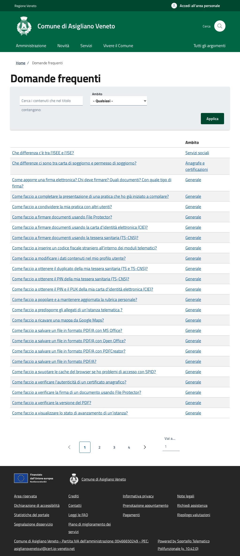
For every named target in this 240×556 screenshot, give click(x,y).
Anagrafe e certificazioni (196, 166)
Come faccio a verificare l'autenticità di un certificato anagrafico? (69, 382)
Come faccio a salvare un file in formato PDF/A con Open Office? (69, 341)
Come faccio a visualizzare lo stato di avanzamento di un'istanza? (70, 413)
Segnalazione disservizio (33, 524)
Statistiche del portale (31, 515)
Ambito (97, 93)
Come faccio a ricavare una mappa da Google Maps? (58, 320)
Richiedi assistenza (192, 505)
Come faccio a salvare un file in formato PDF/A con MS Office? (67, 330)
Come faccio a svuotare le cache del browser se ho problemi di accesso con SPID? (84, 371)
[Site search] (219, 26)
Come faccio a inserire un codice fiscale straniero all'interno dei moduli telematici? (84, 248)
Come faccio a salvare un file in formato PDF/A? (54, 361)
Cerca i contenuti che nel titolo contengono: (46, 105)
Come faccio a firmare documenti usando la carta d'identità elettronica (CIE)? (80, 227)
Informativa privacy (138, 496)
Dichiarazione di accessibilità (37, 505)
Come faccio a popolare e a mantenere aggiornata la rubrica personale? (74, 299)
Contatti (75, 505)
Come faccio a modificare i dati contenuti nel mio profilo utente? (69, 258)
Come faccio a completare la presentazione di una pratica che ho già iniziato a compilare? (90, 196)
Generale (193, 180)
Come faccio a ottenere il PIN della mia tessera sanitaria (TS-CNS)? (70, 279)
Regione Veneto (25, 5)
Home (20, 63)
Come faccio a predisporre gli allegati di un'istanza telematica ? (67, 310)
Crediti (73, 496)
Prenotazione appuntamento (145, 505)
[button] (195, 5)
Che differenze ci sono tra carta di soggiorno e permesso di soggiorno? (74, 163)
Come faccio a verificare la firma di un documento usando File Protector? (76, 392)
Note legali (185, 496)
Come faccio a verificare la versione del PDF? (51, 402)
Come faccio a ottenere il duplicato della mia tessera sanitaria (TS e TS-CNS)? (80, 268)
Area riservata (25, 496)
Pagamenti (131, 515)
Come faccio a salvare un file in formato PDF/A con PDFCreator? (68, 351)
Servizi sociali (197, 153)
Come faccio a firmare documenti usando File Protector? (62, 217)
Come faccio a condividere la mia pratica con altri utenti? (62, 206)
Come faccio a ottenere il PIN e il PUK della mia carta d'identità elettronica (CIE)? (82, 289)
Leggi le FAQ (78, 515)
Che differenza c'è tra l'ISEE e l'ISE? (43, 153)
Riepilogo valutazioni (193, 515)
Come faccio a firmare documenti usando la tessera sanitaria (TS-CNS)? (75, 237)
